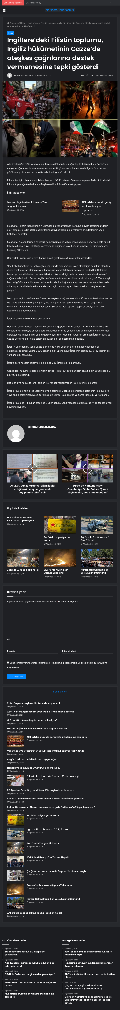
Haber (23, 23)
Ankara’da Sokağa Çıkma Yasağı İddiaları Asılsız (34, 912)
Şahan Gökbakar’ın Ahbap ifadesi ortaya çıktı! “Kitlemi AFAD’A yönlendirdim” (51, 807)
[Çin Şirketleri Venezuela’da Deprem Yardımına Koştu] (15, 875)
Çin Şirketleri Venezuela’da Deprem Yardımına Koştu (57, 871)
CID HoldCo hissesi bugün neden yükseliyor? (47, 2)
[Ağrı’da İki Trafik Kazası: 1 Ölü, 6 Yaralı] (97, 525)
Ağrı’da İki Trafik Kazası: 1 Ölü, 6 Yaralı (95, 539)
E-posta (12, 651)
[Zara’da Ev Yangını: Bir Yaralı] (23, 558)
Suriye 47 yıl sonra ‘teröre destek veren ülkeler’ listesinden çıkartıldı (45, 798)
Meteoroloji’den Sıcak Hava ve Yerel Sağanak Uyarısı (37, 728)
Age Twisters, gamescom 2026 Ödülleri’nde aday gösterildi (41, 711)
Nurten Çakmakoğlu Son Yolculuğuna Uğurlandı (94, 571)
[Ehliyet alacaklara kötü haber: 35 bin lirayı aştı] (15, 780)
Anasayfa (14, 23)
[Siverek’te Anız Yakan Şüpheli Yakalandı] (60, 558)
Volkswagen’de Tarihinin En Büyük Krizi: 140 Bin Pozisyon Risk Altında (45, 750)
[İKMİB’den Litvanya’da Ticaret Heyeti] (15, 861)
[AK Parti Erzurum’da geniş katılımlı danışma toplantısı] (70, 206)
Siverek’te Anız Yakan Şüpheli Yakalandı (56, 571)
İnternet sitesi (69, 651)
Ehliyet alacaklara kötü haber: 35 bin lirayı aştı (53, 776)
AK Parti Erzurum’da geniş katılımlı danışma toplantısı (96, 206)
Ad (9, 639)
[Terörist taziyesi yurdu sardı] (60, 525)
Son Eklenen (60, 691)
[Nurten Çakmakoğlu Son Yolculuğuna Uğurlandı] (97, 558)
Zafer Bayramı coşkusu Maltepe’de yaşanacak (33, 703)
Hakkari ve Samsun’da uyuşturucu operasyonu (21, 519)
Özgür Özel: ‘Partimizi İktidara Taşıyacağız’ (32, 759)
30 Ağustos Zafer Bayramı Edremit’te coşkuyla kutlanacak (40, 790)
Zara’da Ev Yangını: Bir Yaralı (23, 569)
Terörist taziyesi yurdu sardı (57, 539)
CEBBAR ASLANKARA (23, 75)
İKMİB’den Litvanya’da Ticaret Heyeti (48, 857)
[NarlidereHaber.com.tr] (60, 10)
